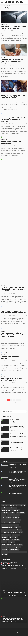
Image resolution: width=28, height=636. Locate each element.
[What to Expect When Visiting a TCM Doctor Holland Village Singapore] (14, 50)
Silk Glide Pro (5, 549)
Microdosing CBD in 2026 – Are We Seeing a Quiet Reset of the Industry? (13, 119)
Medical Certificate (6, 534)
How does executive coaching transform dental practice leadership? (12, 566)
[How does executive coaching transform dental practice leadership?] (14, 562)
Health (3, 57)
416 (26, 360)
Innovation (12, 529)
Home (2, 5)
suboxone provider (14, 549)
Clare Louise (4, 595)
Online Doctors (5, 539)
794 (26, 293)
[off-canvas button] (2, 2)
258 (26, 99)
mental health (16, 534)
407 (26, 382)
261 (26, 123)
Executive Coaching (6, 517)
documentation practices (13, 515)
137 (26, 65)
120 (26, 30)
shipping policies (17, 547)
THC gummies (14, 552)
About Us (19, 632)
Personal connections (7, 544)
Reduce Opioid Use (6, 547)
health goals (17, 527)
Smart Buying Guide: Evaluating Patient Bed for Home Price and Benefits (17, 428)
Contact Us (13, 632)
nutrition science (14, 537)
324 (26, 145)
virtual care (4, 554)
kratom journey (5, 532)
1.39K (25, 595)
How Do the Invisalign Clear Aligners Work (11, 142)
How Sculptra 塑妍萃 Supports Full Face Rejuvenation (17, 420)
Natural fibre (4, 537)
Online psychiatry (15, 539)
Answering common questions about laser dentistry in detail (13, 593)
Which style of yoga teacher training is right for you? (11, 379)
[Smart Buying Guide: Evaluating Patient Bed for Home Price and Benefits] (5, 428)
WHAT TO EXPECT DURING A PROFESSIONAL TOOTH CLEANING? (13, 312)
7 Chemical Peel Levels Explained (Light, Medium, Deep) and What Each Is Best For (13, 289)
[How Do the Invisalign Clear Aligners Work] (1, 137)
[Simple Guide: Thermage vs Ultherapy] (4, 352)
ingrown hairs (5, 529)
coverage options (6, 510)
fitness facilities (16, 520)
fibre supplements (6, 520)
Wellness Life (4, 24)
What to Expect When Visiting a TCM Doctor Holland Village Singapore (12, 61)
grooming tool (16, 522)
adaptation (4, 505)
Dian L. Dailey (4, 30)
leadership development (16, 532)
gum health (4, 524)
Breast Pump (22, 505)
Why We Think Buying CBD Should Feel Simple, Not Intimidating (13, 27)
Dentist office (5, 512)
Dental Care (4, 139)
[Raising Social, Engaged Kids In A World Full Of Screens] (14, 86)
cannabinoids (5, 507)
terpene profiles (5, 552)
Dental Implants (15, 510)
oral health (4, 542)
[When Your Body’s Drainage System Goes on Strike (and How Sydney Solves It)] (1, 329)
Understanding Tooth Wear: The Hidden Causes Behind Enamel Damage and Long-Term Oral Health (18, 435)
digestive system (21, 512)
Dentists (12, 512)
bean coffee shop (13, 505)
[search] (25, 2)
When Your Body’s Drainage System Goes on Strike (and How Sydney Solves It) (13, 335)
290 (26, 338)
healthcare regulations (7, 527)
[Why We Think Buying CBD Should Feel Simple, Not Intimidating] (14, 17)
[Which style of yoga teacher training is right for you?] (1, 374)
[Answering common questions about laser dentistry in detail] (14, 580)
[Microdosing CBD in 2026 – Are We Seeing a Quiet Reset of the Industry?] (1, 113)
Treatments (23, 552)
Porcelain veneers (18, 544)
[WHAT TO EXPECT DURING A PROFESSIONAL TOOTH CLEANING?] (1, 307)
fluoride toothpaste (6, 522)
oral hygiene (11, 542)
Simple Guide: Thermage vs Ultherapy (11, 357)
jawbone (19, 529)
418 (26, 315)
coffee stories (13, 507)
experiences (16, 517)
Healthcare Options (13, 524)
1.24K (25, 568)
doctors (3, 515)
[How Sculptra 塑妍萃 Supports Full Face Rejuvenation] (5, 421)
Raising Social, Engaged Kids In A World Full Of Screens (13, 97)
